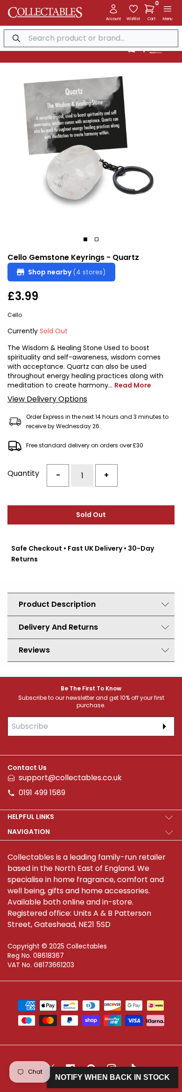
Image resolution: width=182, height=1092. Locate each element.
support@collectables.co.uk (70, 777)
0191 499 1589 (42, 792)
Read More (132, 385)
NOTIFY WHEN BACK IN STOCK (112, 1077)
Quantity (23, 473)
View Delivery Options (47, 399)
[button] (151, 8)
